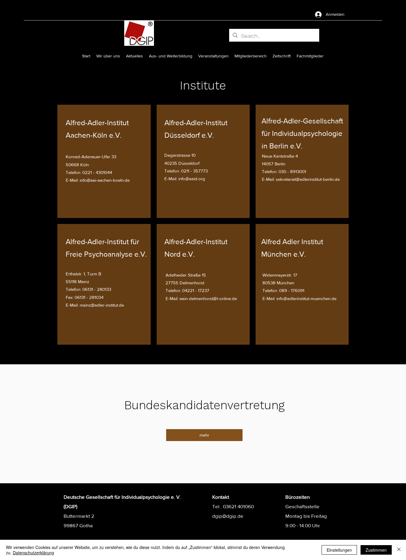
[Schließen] (398, 550)
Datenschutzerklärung (33, 553)
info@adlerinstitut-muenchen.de (306, 298)
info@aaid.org (191, 178)
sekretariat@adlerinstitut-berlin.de (308, 179)
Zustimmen (376, 550)
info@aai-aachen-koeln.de (105, 180)
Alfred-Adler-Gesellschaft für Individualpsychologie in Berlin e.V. (302, 133)
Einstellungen (339, 550)
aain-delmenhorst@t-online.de (208, 298)
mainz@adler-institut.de (102, 305)
